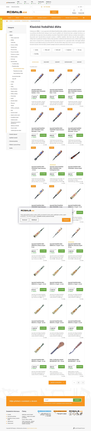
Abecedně (79, 62)
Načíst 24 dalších (56, 382)
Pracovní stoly (14, 49)
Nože (12, 84)
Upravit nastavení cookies (32, 428)
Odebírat (77, 400)
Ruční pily (13, 59)
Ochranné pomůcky (13, 141)
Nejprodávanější (68, 62)
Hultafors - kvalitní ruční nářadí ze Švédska (28, 417)
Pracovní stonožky (15, 52)
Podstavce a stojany (15, 54)
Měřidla (12, 40)
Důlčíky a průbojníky (15, 108)
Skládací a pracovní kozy (14, 144)
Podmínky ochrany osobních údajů (13, 419)
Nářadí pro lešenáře (15, 125)
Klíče (12, 110)
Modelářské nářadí (14, 117)
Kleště (12, 98)
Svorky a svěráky (14, 45)
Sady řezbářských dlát (18, 73)
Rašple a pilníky (14, 91)
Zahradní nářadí (14, 100)
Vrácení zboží (10, 423)
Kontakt (7, 6)
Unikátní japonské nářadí (16, 130)
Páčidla (12, 105)
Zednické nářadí (14, 112)
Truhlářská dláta (15, 63)
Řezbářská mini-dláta (18, 71)
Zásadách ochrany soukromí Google (45, 216)
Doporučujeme (35, 62)
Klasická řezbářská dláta (19, 68)
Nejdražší (57, 62)
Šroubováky (13, 96)
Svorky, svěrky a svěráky (27, 419)
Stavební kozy (14, 47)
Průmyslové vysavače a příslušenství (15, 123)
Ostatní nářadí (14, 128)
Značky (10, 148)
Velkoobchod (10, 421)
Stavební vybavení (13, 134)
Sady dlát (14, 78)
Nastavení (24, 220)
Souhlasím (66, 220)
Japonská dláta (14, 61)
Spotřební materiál (13, 137)
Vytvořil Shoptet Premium (80, 428)
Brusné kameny (14, 89)
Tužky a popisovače (15, 37)
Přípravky (13, 103)
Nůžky (12, 86)
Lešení (10, 31)
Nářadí (11, 35)
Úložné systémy (14, 56)
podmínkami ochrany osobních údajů (64, 403)
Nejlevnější (46, 62)
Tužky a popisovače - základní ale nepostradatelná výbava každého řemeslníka (28, 422)
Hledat (54, 12)
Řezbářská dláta (15, 66)
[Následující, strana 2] (78, 382)
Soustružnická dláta (16, 76)
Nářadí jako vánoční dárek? (27, 414)
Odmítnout (34, 220)
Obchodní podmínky (15, 6)
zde (34, 216)
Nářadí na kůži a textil (15, 115)
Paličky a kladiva (14, 93)
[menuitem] (10, 18)
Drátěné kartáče (14, 119)
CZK (81, 6)
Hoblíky (12, 81)
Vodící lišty (13, 42)
